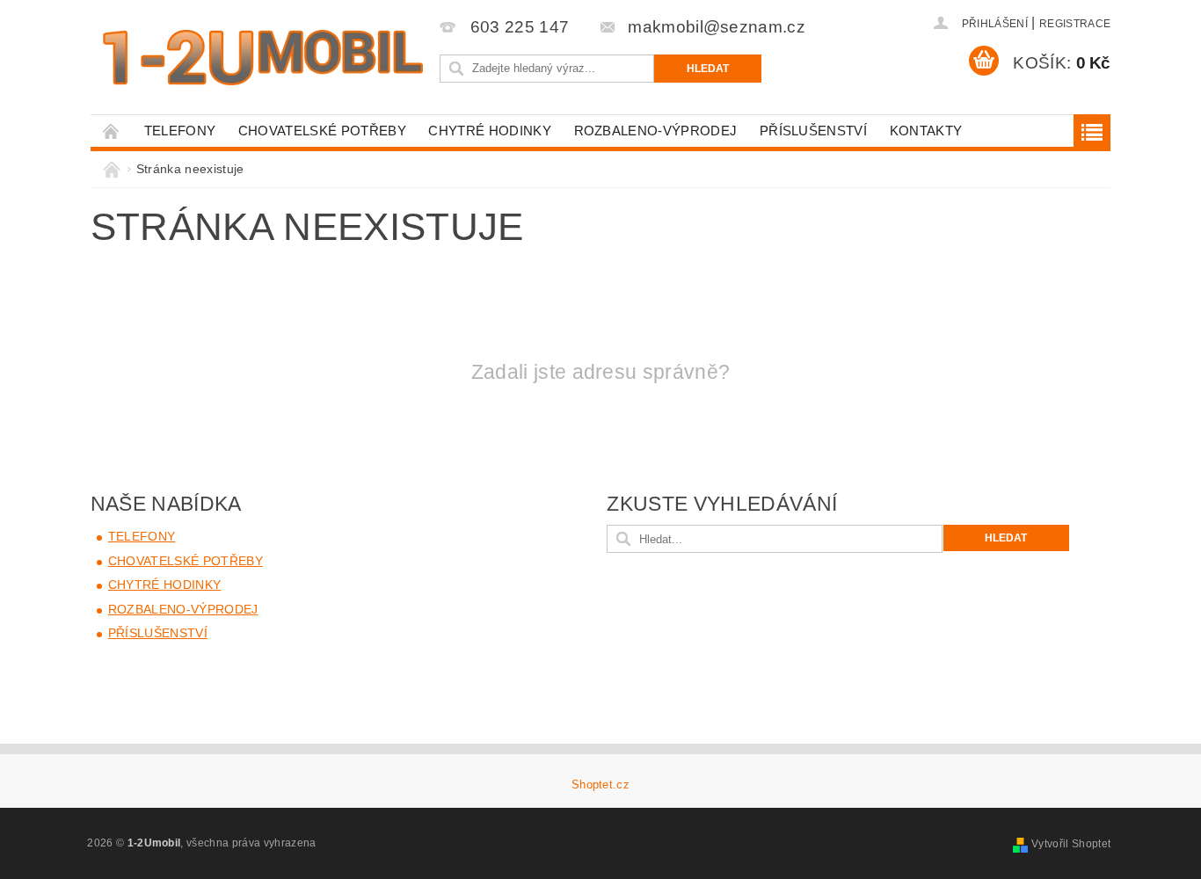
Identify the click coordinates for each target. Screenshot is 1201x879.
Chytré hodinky (489, 130)
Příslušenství (813, 130)
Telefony (180, 130)
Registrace (1074, 24)
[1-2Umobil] (262, 57)
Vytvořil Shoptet (1070, 844)
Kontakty (926, 130)
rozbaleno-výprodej (656, 130)
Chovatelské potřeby (322, 130)
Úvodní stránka (112, 130)
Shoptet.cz (600, 784)
